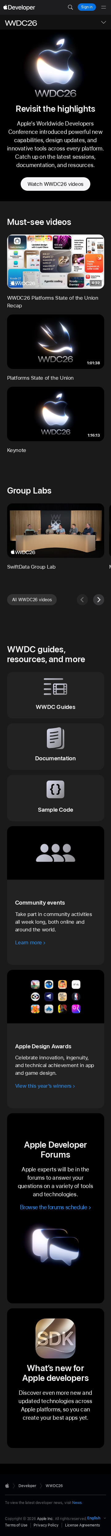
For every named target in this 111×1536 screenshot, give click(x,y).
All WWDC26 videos (32, 599)
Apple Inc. (45, 1519)
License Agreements (82, 1525)
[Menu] (103, 7)
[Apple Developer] (19, 7)
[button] (70, 7)
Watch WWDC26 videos (55, 184)
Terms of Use (16, 1525)
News (77, 1503)
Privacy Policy (46, 1525)
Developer (27, 1486)
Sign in (86, 7)
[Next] (98, 599)
